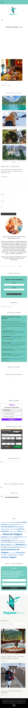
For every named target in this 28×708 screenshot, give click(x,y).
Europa (5, 538)
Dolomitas (10, 537)
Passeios (20, 545)
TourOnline (4, 555)
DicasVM (4, 537)
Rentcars (15, 349)
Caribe (21, 524)
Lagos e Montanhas (6, 542)
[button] (14, 2)
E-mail (3, 200)
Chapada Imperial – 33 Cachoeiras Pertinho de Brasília (14, 144)
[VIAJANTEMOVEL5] (1, 487)
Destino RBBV (14, 529)
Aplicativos (13, 522)
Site (2, 207)
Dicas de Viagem (12, 534)
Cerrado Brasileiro (8, 527)
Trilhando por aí (13, 555)
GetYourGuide (12, 358)
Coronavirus (19, 527)
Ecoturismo (18, 537)
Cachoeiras (15, 524)
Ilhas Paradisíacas (20, 540)
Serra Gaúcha (12, 552)
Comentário (5, 176)
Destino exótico (5, 529)
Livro (23, 542)
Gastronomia (11, 538)
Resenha (23, 547)
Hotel (13, 541)
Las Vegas (14, 542)
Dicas (19, 531)
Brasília (9, 524)
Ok (14, 705)
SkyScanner (17, 331)
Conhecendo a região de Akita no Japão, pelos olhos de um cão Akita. (14, 127)
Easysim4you (15, 354)
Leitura (20, 542)
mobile (13, 545)
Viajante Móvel (14, 10)
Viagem (13, 557)
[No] (26, 703)
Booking (13, 336)
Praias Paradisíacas (14, 547)
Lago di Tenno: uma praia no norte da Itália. (14, 110)
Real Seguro (15, 342)
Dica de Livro (13, 531)
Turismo (4, 557)
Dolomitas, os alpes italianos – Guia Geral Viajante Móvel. (14, 161)
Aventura (19, 522)
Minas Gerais (6, 545)
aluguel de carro (5, 522)
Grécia (16, 538)
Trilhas (21, 555)
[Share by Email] (9, 85)
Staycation (20, 553)
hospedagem (6, 541)
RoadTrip (5, 549)
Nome (3, 194)
